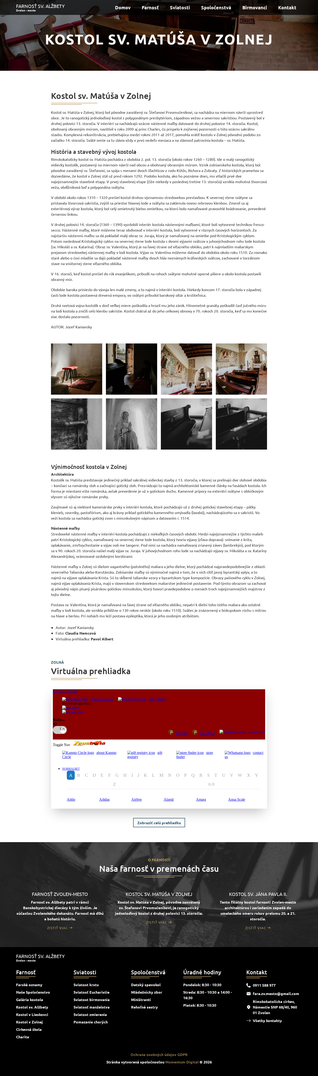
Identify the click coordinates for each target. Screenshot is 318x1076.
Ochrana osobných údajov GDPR (159, 1054)
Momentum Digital (182, 1061)
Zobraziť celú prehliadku (159, 822)
